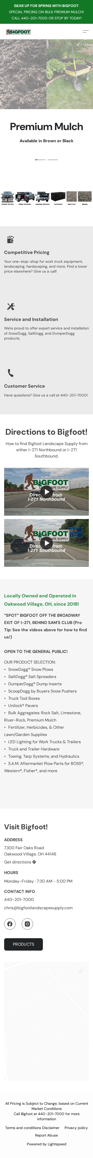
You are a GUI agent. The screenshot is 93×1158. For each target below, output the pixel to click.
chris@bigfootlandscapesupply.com (38, 908)
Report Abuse (46, 1135)
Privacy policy (76, 1127)
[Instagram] (27, 924)
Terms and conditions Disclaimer (32, 1127)
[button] (18, 31)
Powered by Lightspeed (46, 1144)
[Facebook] (10, 924)
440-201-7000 (19, 899)
